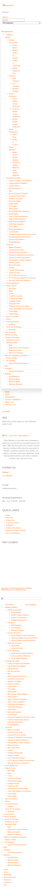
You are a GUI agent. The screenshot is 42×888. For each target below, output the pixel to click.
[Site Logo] (8, 7)
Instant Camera (14, 273)
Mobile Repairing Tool (16, 70)
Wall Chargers (16, 625)
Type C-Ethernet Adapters (18, 216)
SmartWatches (14, 376)
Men (6, 366)
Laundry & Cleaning (12, 337)
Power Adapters (14, 242)
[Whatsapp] (17, 593)
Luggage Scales (15, 301)
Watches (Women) (15, 384)
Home (6, 869)
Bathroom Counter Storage (19, 348)
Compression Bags (16, 298)
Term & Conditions (13, 533)
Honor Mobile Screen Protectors (23, 635)
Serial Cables (14, 214)
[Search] (3, 25)
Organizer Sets (14, 304)
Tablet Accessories (14, 643)
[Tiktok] (29, 593)
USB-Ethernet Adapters (17, 221)
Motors (8, 319)
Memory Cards (14, 262)
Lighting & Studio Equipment (19, 257)
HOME (7, 392)
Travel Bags (13, 311)
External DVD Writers (16, 239)
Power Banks (16, 612)
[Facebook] (4, 593)
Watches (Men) (14, 382)
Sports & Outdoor (12, 316)
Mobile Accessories (14, 610)
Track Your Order (12, 523)
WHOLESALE (10, 397)
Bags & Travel (11, 286)
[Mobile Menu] (3, 2)
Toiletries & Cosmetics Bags (19, 306)
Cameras (9, 245)
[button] (5, 17)
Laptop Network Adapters (18, 183)
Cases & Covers (17, 648)
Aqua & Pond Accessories (18, 363)
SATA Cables (13, 209)
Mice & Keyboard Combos (18, 193)
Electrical (12, 330)
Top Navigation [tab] (30, 605)
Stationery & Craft (12, 340)
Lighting (12, 324)
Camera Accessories (16, 250)
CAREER (9, 525)
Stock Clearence (10, 877)
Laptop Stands (14, 186)
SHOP (7, 394)
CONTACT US (10, 405)
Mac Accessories (15, 188)
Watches (8, 374)
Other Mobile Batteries (15, 172)
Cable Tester (13, 204)
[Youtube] (23, 593)
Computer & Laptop (13, 178)
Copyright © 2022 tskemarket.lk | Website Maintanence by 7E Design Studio (16, 589)
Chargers (12, 76)
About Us (9, 518)
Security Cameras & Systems (19, 280)
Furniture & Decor (12, 322)
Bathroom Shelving (16, 353)
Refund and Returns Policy (16, 530)
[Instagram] (10, 593)
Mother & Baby (11, 358)
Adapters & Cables (16, 198)
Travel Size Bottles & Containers (20, 309)
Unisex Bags (13, 314)
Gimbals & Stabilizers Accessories (21, 255)
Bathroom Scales (15, 350)
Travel (11, 293)
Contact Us (10, 520)
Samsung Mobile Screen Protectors (24, 638)
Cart (5, 885)
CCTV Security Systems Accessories (22, 278)
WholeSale (8, 875)
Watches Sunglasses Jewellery (16, 355)
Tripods (11, 268)
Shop (8, 515)
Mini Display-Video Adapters (19, 211)
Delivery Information (13, 528)
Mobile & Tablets (11, 607)
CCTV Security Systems (17, 275)
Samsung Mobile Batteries (15, 165)
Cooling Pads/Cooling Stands (19, 237)
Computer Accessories (17, 196)
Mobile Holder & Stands (20, 615)
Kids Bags (12, 288)
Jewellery (8, 368)
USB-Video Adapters (16, 224)
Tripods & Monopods (16, 270)
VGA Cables (13, 227)
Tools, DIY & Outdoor (14, 327)
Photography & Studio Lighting (20, 260)
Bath (10, 345)
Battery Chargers (15, 247)
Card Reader (13, 232)
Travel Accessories (16, 296)
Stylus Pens (15, 646)
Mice (10, 191)
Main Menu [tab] (10, 605)
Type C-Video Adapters (17, 219)
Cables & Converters (18, 617)
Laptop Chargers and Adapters (20, 181)
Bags (10, 291)
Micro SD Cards (14, 265)
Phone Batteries (13, 651)
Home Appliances (12, 283)
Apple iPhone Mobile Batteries (22, 653)
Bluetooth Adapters (16, 229)
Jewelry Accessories (16, 371)
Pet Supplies (10, 361)
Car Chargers (16, 628)
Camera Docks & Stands (18, 252)
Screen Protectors (14, 633)
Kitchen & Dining (11, 335)
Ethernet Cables (15, 201)
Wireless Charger (17, 630)
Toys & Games (10, 332)
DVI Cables (13, 206)
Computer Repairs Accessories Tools (22, 234)
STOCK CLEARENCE (13, 400)
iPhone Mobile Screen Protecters (23, 640)
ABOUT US (9, 402)
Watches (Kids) (14, 379)
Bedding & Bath (12, 342)
